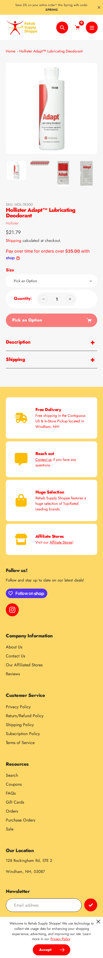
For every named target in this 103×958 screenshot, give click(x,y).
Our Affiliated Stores (24, 665)
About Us (14, 647)
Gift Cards (15, 802)
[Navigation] (92, 27)
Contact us (43, 459)
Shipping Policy (20, 725)
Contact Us (15, 656)
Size (10, 270)
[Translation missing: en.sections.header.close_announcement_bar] (99, 7)
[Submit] (90, 904)
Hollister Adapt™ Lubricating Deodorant (50, 51)
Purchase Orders (20, 820)
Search (12, 775)
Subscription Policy (23, 734)
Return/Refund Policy (25, 716)
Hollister (12, 223)
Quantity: (23, 298)
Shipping (13, 240)
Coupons (14, 784)
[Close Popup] (98, 921)
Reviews (13, 674)
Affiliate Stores (61, 542)
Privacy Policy (18, 707)
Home (10, 51)
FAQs (11, 793)
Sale (9, 829)
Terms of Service (20, 743)
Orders (12, 811)
